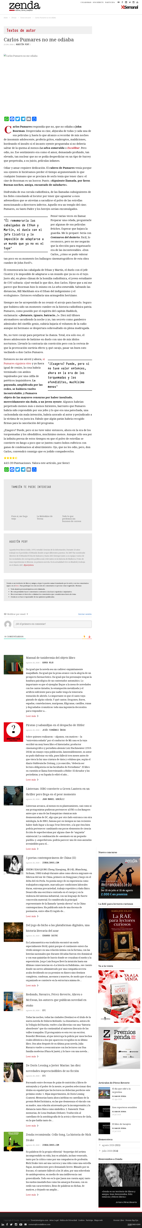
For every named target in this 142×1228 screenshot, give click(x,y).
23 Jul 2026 (116, 1122)
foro (17, 576)
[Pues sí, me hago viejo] (22, 496)
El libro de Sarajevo (121, 1114)
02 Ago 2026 (117, 1089)
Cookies (81, 1210)
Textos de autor (25, 18)
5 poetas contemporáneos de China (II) (51, 848)
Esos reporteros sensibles (124, 1098)
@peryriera (29, 555)
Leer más (31, 706)
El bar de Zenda (119, 1087)
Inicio (6, 18)
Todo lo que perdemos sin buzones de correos (71, 509)
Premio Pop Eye (131, 1210)
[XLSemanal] (129, 7)
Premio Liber (118, 1210)
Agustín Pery (22, 44)
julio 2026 (107, 1141)
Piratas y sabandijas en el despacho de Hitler (55, 715)
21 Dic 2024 (8, 44)
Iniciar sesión (85, 604)
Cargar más (48, 1196)
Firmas (14, 18)
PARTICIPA (110, 2)
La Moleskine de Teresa (45, 504)
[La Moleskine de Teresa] (47, 496)
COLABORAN (86, 2)
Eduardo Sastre (50, 926)
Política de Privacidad (68, 1210)
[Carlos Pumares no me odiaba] (48, 83)
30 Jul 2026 (116, 1105)
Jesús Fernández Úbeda (54, 720)
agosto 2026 (108, 1135)
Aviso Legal (54, 1210)
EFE (44, 1001)
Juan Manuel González (53, 789)
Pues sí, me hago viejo (19, 504)
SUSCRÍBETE (98, 2)
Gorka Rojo (47, 653)
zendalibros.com (50, 853)
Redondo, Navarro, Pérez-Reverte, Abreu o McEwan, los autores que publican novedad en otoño (56, 990)
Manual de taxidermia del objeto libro (50, 648)
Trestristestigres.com (39, 1210)
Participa (89, 1210)
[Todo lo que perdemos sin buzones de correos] (73, 498)
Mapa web (98, 1210)
